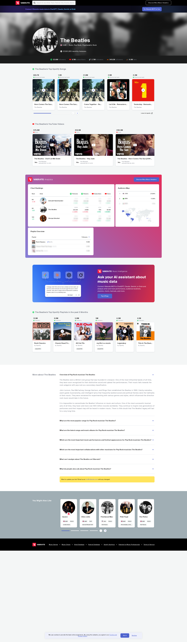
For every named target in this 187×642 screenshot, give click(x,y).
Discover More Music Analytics (158, 3)
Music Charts (66, 544)
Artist (41, 194)
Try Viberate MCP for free (152, 9)
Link (48, 242)
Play (43, 90)
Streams (85, 194)
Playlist (34, 237)
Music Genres (53, 544)
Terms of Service (149, 544)
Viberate (23, 3)
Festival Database (94, 544)
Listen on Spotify (146, 113)
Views (109, 194)
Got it (125, 635)
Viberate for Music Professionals (129, 544)
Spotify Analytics (109, 544)
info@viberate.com (92, 479)
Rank (33, 194)
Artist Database (79, 544)
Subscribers (97, 194)
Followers (75, 194)
